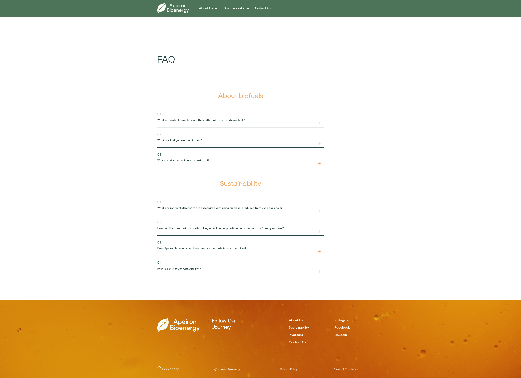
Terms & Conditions (346, 369)
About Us (206, 8)
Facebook (342, 327)
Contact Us (262, 8)
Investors (296, 335)
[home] (173, 8)
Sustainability (234, 8)
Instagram (342, 320)
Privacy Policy (289, 369)
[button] (208, 8)
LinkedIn (341, 335)
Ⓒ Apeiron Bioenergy (227, 369)
